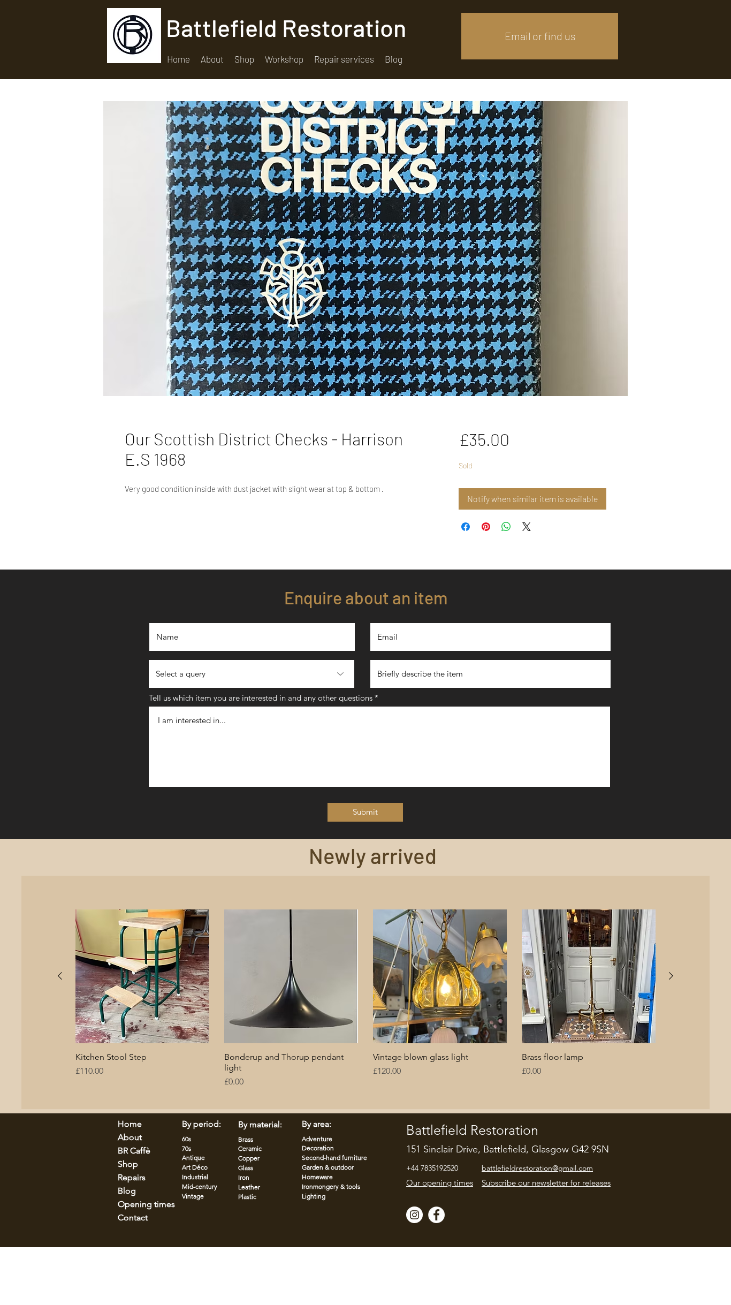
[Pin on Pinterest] (485, 526)
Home (130, 1124)
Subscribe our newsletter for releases (546, 1183)
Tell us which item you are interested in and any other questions (260, 698)
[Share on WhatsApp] (506, 526)
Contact (133, 1217)
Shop (128, 1164)
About (130, 1137)
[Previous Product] (60, 975)
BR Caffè (134, 1150)
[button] (344, 59)
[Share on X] (526, 526)
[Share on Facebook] (465, 526)
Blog (127, 1191)
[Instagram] (414, 1215)
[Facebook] (436, 1215)
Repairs (132, 1177)
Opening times (140, 1204)
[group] (365, 1004)
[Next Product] (671, 975)
